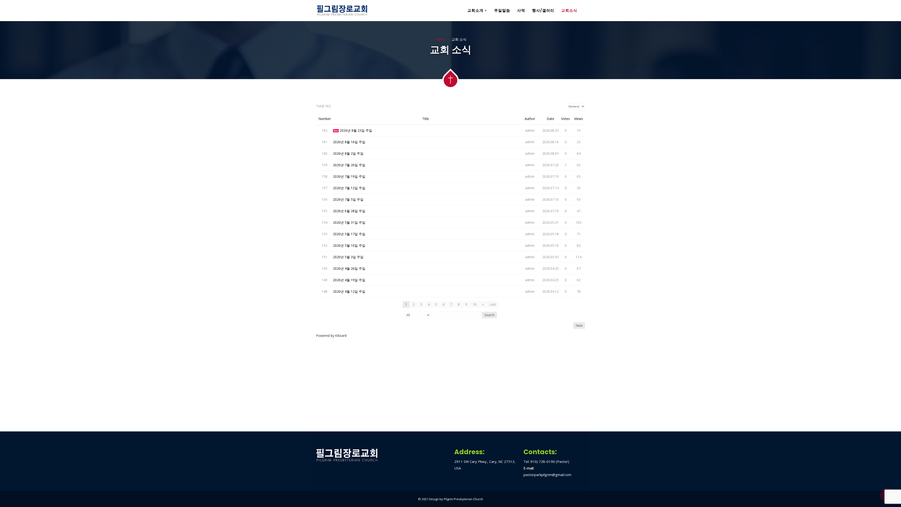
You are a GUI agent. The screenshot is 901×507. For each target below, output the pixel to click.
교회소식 (569, 10)
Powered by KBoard (331, 335)
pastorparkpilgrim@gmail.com (547, 474)
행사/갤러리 (543, 10)
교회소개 (475, 10)
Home (440, 39)
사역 (521, 10)
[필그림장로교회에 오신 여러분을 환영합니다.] (342, 11)
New (579, 325)
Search (489, 315)
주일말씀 (502, 10)
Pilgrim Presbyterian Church (463, 499)
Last (492, 304)
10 (475, 304)
